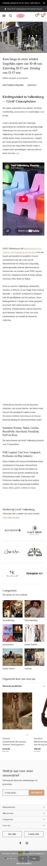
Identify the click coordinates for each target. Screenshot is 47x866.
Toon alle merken (11, 517)
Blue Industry (25, 456)
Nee (34, 858)
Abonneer (36, 792)
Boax (14, 435)
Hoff (5, 435)
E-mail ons (33, 834)
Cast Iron (23, 452)
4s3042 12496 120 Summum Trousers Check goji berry (14, 743)
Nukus (26, 427)
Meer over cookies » (24, 863)
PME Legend (10, 452)
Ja (23, 858)
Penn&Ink (33, 431)
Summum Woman (12, 427)
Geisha (34, 427)
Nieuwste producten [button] (12, 686)
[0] (42, 15)
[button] (4, 16)
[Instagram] (27, 843)
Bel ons (12, 834)
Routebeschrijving (13, 85)
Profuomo (8, 456)
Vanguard (35, 452)
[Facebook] (20, 843)
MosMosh (21, 431)
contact (32, 85)
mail (17, 153)
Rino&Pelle (9, 431)
